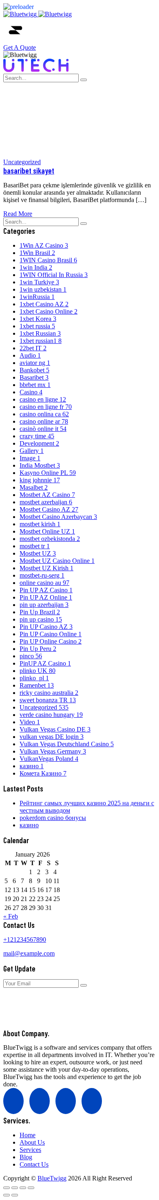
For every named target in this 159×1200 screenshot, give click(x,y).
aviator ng (35, 362)
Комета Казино (43, 773)
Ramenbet (37, 685)
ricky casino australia (49, 692)
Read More (17, 213)
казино (32, 766)
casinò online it (43, 428)
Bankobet (34, 370)
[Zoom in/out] (6, 1188)
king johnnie (40, 480)
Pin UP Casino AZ (46, 626)
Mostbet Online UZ (47, 531)
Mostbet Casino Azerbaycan (58, 516)
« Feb (10, 916)
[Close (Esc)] (31, 1188)
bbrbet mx (35, 384)
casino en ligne (43, 399)
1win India (36, 267)
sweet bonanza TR (48, 700)
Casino (31, 392)
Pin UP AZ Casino (46, 590)
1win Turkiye (39, 282)
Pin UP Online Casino (51, 641)
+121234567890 (24, 939)
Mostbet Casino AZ (49, 509)
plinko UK (37, 670)
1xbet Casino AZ (44, 304)
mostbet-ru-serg (42, 575)
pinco (31, 656)
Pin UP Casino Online (51, 634)
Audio (30, 355)
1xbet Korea (38, 318)
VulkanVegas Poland (49, 758)
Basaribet (34, 377)
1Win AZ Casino (44, 245)
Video (30, 722)
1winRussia (37, 296)
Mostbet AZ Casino (47, 494)
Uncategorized (22, 161)
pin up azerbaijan (44, 604)
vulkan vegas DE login (52, 736)
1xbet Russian (40, 333)
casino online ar (44, 421)
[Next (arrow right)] (14, 1195)
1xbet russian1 (41, 340)
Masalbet (34, 487)
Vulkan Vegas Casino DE (55, 729)
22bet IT (33, 348)
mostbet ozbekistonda (50, 538)
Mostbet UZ (38, 553)
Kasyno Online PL (48, 472)
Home (48, 107)
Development (39, 443)
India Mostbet (40, 465)
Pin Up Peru (38, 648)
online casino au (44, 582)
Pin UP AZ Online (46, 597)
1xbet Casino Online (48, 311)
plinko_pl (34, 678)
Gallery (32, 450)
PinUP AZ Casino (45, 663)
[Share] (23, 1188)
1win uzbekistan (43, 289)
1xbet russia (37, 326)
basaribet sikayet (28, 170)
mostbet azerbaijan (46, 502)
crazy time (37, 436)
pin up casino (41, 619)
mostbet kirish (40, 524)
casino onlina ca (44, 414)
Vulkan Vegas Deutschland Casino (67, 744)
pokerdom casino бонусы (53, 817)
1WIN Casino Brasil (48, 260)
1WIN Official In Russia (54, 274)
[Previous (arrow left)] (6, 1195)
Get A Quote (19, 47)
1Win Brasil (37, 252)
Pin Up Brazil (40, 612)
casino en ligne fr (46, 406)
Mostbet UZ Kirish (46, 568)
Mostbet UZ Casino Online (57, 560)
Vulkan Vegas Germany (53, 751)
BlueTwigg (52, 1178)
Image (30, 458)
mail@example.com (29, 953)
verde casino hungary (51, 714)
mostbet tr (35, 546)
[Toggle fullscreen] (14, 1188)
